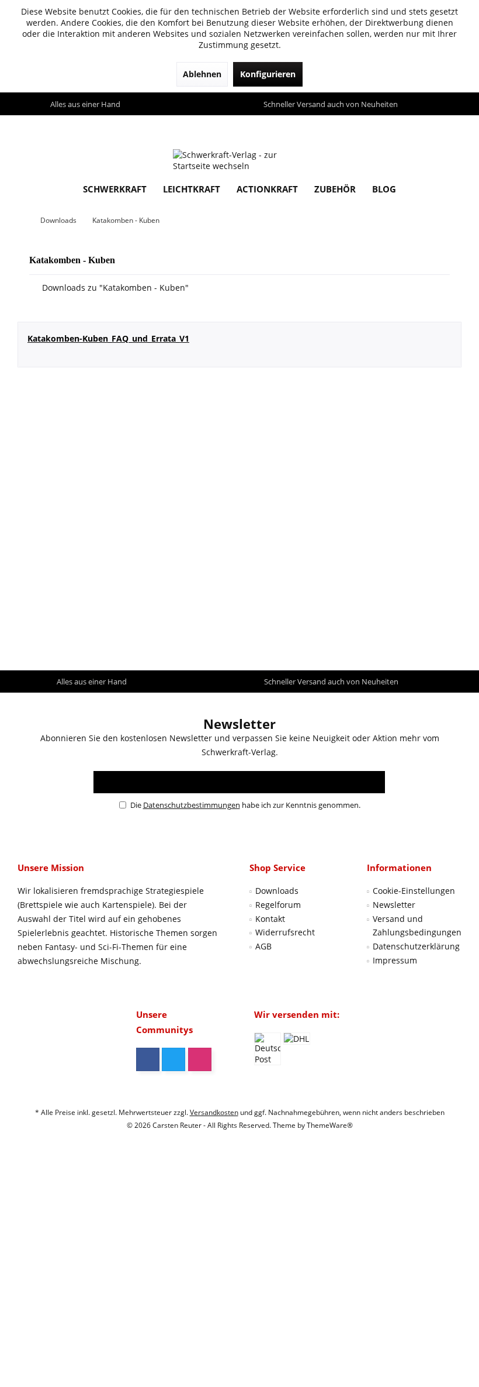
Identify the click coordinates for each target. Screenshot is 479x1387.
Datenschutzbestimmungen (191, 805)
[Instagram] (199, 1059)
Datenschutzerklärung (416, 946)
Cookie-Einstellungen (414, 890)
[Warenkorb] (449, 126)
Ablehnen (202, 74)
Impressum (395, 960)
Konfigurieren (268, 74)
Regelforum (278, 904)
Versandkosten (214, 1112)
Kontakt (270, 918)
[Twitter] (173, 1059)
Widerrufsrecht (285, 932)
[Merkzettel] (425, 126)
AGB (263, 946)
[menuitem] (449, 126)
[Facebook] (147, 1059)
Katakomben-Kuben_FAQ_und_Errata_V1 (108, 338)
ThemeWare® (330, 1125)
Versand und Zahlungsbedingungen (417, 925)
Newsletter (394, 904)
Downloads (276, 890)
